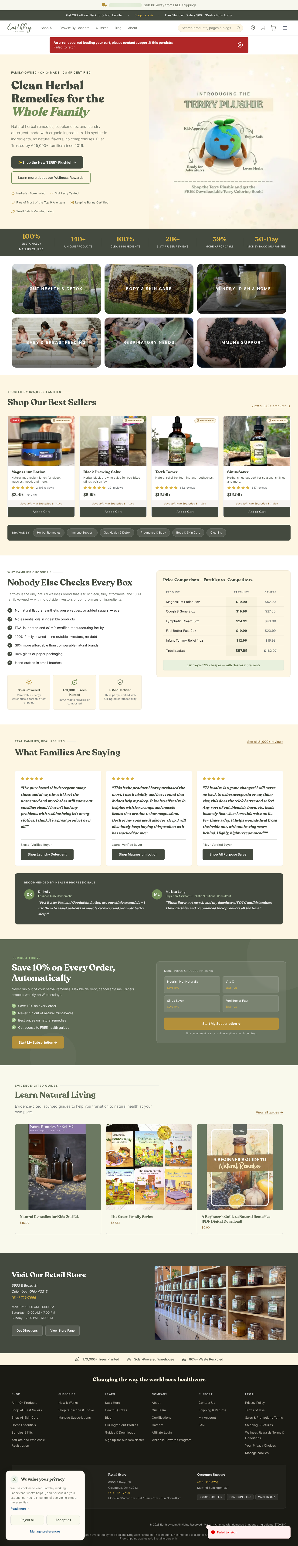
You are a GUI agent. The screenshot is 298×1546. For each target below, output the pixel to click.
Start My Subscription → (38, 1042)
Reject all (27, 1520)
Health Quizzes (116, 1410)
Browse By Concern (74, 28)
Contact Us (207, 1402)
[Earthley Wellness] (19, 28)
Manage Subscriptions (74, 1417)
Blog (118, 28)
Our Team (159, 1410)
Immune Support (82, 532)
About (132, 28)
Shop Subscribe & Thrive (76, 1410)
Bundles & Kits (22, 1432)
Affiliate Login (162, 1432)
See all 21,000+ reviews (265, 742)
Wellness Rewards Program (171, 1440)
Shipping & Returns (212, 1410)
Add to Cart (41, 512)
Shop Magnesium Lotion (138, 854)
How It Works (68, 1402)
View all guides (269, 1112)
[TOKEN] (280, 1524)
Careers (157, 1425)
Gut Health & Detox (117, 532)
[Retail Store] (253, 28)
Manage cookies (257, 1453)
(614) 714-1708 (208, 1482)
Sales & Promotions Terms (264, 1417)
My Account (207, 1417)
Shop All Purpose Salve (228, 854)
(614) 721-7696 (24, 1297)
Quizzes (102, 28)
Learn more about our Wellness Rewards (51, 177)
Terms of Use (255, 1410)
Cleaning (216, 532)
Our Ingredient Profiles (121, 1425)
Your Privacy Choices (260, 1445)
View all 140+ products (271, 406)
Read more (18, 1508)
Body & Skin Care (188, 532)
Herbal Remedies (49, 532)
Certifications (161, 1417)
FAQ (202, 1425)
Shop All (47, 28)
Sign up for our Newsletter (124, 1440)
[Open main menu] (285, 28)
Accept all (63, 1520)
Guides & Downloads (120, 1432)
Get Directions (27, 1330)
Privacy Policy (255, 1402)
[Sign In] (263, 28)
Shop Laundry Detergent (47, 854)
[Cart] (273, 28)
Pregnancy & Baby (153, 532)
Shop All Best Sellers (27, 1410)
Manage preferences (45, 1531)
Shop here (144, 15)
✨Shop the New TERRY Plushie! (44, 162)
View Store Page (62, 1330)
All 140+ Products (24, 1402)
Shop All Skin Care (25, 1417)
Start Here (112, 1402)
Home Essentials (24, 1425)
